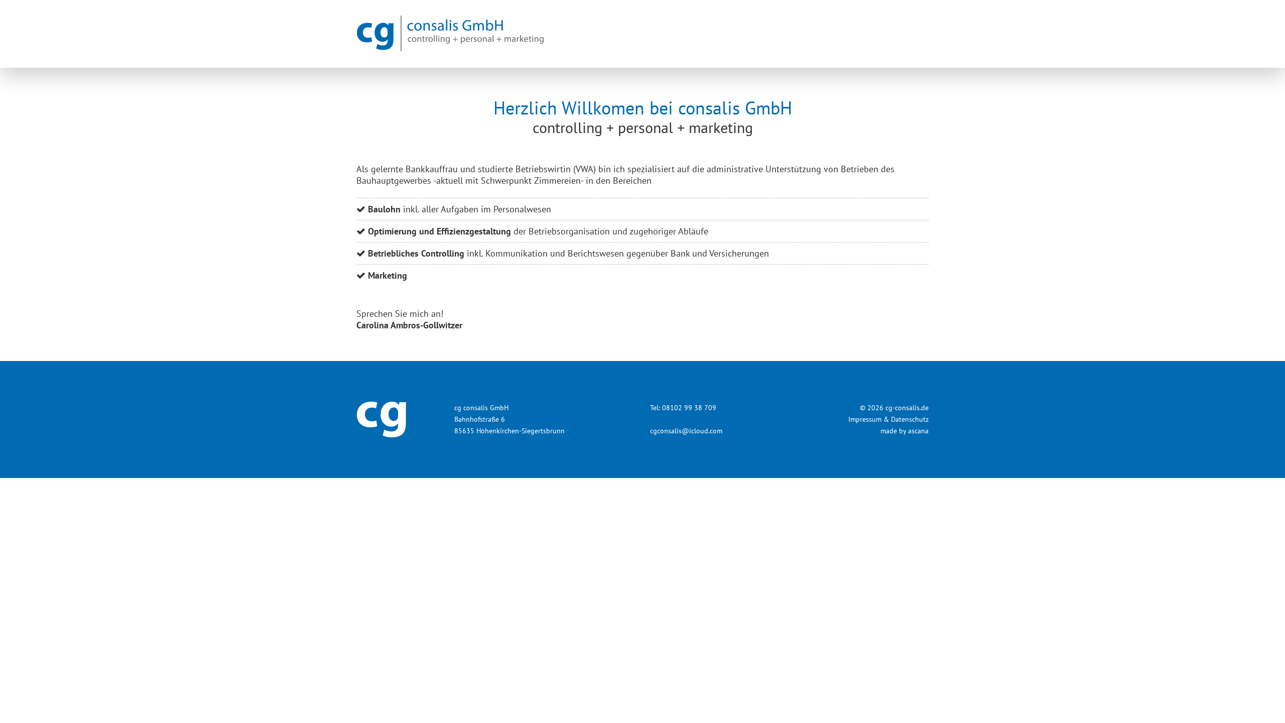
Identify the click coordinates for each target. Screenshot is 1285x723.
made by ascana (904, 430)
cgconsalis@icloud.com (686, 430)
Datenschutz (910, 419)
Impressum (864, 419)
